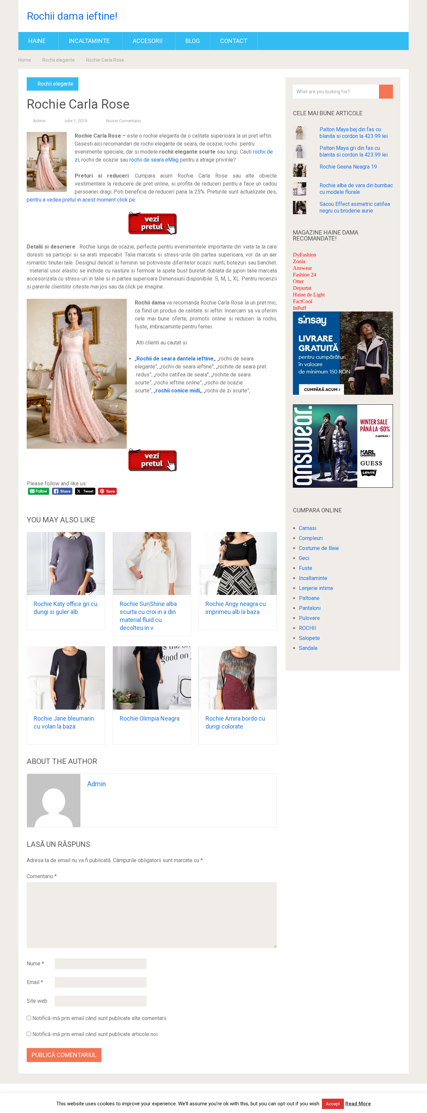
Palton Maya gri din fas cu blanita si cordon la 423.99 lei (354, 151)
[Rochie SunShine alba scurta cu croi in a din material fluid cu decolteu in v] (152, 563)
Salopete (309, 638)
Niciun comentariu (123, 120)
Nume (35, 963)
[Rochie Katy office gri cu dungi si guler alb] (66, 563)
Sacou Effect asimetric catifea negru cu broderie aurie (355, 207)
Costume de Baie (319, 548)
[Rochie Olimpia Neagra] (152, 678)
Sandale (308, 648)
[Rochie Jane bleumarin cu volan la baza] (66, 678)
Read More (358, 1104)
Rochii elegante (58, 60)
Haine (37, 40)
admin (39, 120)
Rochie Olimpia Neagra (149, 718)
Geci (304, 558)
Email (35, 982)
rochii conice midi (177, 390)
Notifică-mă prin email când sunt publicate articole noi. (95, 1034)
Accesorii (147, 40)
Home (24, 60)
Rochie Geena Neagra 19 (348, 167)
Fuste (305, 568)
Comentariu (42, 876)
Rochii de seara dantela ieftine (175, 358)
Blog (192, 40)
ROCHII (307, 628)
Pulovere (309, 618)
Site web (37, 1001)
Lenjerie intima (316, 588)
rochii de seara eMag (153, 160)
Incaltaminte (89, 40)
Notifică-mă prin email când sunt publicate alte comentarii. (99, 1018)
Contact (233, 40)
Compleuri (311, 538)
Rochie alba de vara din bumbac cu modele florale (356, 188)
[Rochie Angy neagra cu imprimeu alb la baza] (237, 563)
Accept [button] (333, 1103)
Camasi (307, 528)
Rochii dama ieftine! (72, 16)
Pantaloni (310, 608)
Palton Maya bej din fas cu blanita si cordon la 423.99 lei (354, 132)
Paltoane (309, 598)
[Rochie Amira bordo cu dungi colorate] (237, 678)
